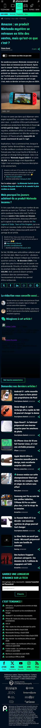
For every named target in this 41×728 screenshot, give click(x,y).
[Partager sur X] (4, 285)
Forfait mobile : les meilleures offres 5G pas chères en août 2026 (21, 645)
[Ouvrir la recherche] (38, 1)
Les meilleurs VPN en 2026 (15, 657)
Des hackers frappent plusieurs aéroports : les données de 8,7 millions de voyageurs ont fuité (26, 559)
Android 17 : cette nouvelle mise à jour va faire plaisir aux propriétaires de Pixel (26, 394)
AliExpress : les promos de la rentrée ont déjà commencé (21, 607)
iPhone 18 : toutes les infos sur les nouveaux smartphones (21, 620)
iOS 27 (8, 624)
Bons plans (17, 490)
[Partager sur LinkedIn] (17, 285)
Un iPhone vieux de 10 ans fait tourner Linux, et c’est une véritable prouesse (25, 444)
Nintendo (12, 14)
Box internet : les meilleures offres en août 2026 (20, 640)
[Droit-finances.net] (11, 697)
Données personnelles (30, 677)
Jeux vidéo (15, 18)
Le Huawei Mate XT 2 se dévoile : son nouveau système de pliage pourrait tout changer (26, 522)
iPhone (16, 450)
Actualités (17, 512)
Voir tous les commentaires (13, 380)
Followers (12, 668)
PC (13, 9)
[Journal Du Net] (11, 692)
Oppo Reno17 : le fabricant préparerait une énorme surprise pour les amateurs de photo (26, 426)
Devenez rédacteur (24, 675)
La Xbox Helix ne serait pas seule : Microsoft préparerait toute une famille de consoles (27, 540)
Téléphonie (5, 9)
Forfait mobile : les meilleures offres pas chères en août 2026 (20, 650)
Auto (26, 9)
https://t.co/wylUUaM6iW (14, 176)
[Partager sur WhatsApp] (30, 285)
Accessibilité (15, 679)
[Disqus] (20, 350)
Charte (8, 679)
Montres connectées (20, 469)
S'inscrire (20, 594)
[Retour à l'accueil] (20, 1)
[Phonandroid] (5, 709)
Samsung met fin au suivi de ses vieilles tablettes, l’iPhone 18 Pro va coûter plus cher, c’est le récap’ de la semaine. (26, 502)
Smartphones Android (21, 401)
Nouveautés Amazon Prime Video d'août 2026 (22, 636)
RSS (37, 668)
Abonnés (21, 668)
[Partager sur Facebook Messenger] (24, 285)
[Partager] (39, 49)
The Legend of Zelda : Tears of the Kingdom (18, 223)
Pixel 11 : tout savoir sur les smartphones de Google (21, 612)
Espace (31, 9)
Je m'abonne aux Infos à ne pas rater (20, 55)
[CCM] (30, 688)
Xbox (26, 14)
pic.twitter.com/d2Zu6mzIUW (13, 245)
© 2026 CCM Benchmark (27, 679)
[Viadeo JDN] (11, 701)
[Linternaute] (30, 693)
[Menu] (2, 1)
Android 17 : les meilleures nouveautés (19, 616)
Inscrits (28, 668)
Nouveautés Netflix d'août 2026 (17, 630)
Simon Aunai (5, 48)
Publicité (7, 677)
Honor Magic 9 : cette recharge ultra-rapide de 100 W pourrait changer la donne (26, 410)
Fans (4, 668)
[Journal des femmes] (11, 688)
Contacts (34, 675)
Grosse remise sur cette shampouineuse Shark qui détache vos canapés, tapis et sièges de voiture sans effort (26, 481)
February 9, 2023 (25, 179)
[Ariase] (30, 701)
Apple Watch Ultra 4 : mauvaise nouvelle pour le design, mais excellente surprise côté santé (26, 460)
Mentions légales (16, 677)
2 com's (34, 49)
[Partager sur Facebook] (10, 285)
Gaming (19, 9)
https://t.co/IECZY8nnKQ (13, 243)
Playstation (20, 14)
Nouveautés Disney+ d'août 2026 (17, 633)
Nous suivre (37, 285)
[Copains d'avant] (30, 697)
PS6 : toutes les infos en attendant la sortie (21, 627)
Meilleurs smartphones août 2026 (17, 654)
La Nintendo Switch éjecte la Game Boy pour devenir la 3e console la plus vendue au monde (20, 186)
